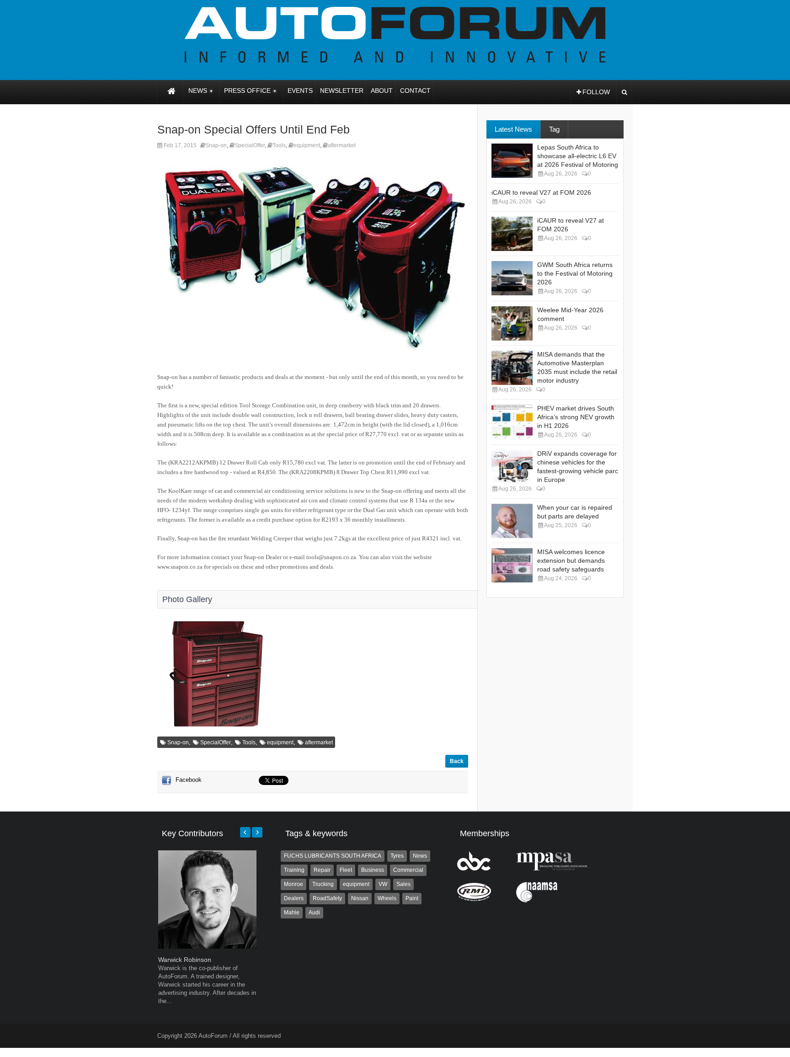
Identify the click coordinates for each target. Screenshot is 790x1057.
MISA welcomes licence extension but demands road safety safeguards (571, 560)
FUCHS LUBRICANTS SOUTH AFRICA (332, 856)
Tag (554, 129)
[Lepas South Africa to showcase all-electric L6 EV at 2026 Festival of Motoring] (512, 161)
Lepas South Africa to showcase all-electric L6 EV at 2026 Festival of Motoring (577, 156)
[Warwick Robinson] (207, 946)
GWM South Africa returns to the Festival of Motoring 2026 (575, 273)
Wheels (387, 898)
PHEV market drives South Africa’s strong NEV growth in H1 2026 (575, 417)
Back (457, 761)
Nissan (359, 898)
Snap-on (216, 145)
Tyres (397, 856)
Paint (412, 898)
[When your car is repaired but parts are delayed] (512, 521)
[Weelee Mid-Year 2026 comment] (512, 323)
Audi (314, 912)
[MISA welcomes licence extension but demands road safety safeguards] (512, 565)
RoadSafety (327, 898)
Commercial (408, 870)
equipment (307, 145)
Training (294, 870)
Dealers (294, 898)
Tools (279, 145)
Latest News (513, 129)
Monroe (293, 884)
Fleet (346, 870)
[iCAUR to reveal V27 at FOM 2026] (512, 234)
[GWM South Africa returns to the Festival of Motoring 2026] (512, 278)
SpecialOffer (250, 145)
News (420, 856)
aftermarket (342, 145)
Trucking (323, 884)
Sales (403, 884)
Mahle (291, 912)
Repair (322, 870)
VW (383, 884)
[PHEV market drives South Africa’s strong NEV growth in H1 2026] (512, 422)
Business (372, 870)
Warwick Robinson (184, 959)
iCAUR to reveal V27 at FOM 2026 (541, 192)
